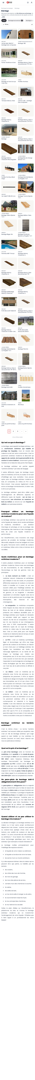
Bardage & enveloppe (7, 8)
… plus (3, 17)
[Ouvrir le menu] (3, 2)
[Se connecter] (31, 2)
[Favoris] (28, 2)
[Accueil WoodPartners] (9, 2)
